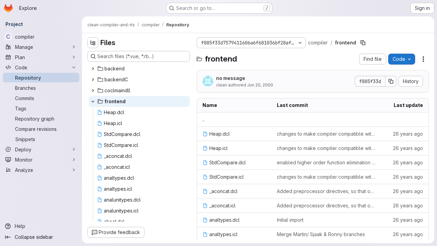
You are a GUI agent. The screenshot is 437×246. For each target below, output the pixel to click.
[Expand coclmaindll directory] (93, 90)
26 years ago (408, 134)
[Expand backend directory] (93, 69)
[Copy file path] (362, 42)
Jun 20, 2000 (260, 84)
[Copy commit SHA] (390, 81)
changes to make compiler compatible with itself (327, 134)
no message (230, 78)
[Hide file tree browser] (92, 42)
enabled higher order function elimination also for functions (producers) (327, 162)
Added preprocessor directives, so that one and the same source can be (327, 191)
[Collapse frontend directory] (93, 101)
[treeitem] (139, 68)
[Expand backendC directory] (93, 80)
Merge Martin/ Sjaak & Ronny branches (321, 234)
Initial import (290, 220)
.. (203, 119)
